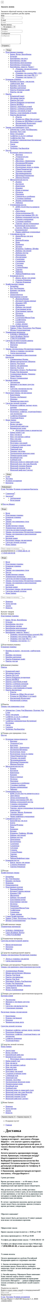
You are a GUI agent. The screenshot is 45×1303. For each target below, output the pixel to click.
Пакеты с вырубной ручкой (21, 106)
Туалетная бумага (17, 418)
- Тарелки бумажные (23, 282)
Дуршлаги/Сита (16, 743)
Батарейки (14, 286)
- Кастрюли (19, 184)
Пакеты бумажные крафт (20, 90)
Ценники (13, 399)
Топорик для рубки (17, 451)
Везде (8, 513)
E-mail (3, 20)
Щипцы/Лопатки (17, 764)
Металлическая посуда (19, 180)
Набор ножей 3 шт (17, 432)
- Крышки (19, 188)
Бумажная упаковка (13, 79)
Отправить (5, 46)
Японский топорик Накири (21, 466)
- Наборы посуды (21, 253)
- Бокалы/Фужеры (22, 240)
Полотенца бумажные (18, 409)
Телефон (4, 29)
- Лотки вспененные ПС (24, 213)
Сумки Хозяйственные (19, 326)
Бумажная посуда (17, 276)
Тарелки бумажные (17, 867)
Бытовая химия (12, 380)
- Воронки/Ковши (22, 299)
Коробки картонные (18, 88)
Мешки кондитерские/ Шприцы (22, 361)
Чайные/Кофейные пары (19, 858)
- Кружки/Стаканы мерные (25, 301)
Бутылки (13, 56)
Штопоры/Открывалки (19, 762)
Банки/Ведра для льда (18, 821)
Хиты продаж (11, 604)
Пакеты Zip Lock (16, 100)
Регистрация (15, 500)
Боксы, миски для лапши (20, 862)
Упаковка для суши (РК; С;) (21, 639)
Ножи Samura (11, 420)
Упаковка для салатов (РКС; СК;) (23, 637)
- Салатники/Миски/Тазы (25, 318)
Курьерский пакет (17, 96)
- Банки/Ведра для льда (24, 236)
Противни (14, 781)
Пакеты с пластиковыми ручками (23, 113)
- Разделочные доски (23, 165)
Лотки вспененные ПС (19, 798)
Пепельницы (15, 839)
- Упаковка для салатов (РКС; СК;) (28, 73)
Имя (2, 16)
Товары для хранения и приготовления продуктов (20, 967)
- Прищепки (19, 315)
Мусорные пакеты (17, 98)
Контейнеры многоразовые (21, 63)
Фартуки (13, 347)
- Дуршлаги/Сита (21, 157)
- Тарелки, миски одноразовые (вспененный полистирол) (27, 225)
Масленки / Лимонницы (19, 747)
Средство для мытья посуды (21, 389)
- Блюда (18, 238)
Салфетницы (15, 910)
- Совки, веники (21, 324)
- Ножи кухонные (22, 190)
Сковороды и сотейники (19, 783)
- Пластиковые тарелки (24, 311)
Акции (8, 606)
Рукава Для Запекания (19, 372)
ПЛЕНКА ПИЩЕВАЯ (19, 334)
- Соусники (19, 263)
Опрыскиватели (16, 295)
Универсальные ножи (18, 455)
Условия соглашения (14, 481)
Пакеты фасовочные (18, 115)
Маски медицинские (18, 343)
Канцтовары (15, 395)
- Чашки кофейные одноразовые (27, 232)
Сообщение (5, 33)
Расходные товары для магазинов (19, 393)
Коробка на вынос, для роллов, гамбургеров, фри (22, 82)
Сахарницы (14, 846)
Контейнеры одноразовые (20, 65)
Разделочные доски (17, 752)
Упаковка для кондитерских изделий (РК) (26, 634)
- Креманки (19, 244)
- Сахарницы (20, 261)
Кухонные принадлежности (21, 152)
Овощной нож (15, 441)
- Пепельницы (20, 255)
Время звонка (6, 25)
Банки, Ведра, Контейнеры (20, 54)
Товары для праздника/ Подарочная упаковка (23, 349)
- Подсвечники (21, 257)
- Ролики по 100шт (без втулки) (27, 119)
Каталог (7, 614)
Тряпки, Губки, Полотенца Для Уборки (25, 328)
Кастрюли (14, 770)
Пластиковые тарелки (18, 902)
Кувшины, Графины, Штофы (21, 833)
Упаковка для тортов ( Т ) (20, 641)
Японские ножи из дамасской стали (24, 462)
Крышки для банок (17, 290)
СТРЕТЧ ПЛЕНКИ (17, 338)
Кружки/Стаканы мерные (20, 891)
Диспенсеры (15, 382)
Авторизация (15, 498)
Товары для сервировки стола (17, 127)
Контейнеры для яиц (18, 61)
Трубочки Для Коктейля (19, 148)
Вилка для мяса (16, 424)
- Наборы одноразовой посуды (27, 217)
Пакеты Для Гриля (17, 363)
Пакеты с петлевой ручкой (20, 111)
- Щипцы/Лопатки (22, 178)
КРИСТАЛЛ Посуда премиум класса (24, 793)
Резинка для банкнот (18, 397)
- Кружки (18, 246)
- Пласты (18, 117)
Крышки (13, 775)
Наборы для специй (18, 835)
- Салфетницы (20, 320)
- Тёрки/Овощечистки (23, 169)
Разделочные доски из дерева (21, 754)
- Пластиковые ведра (23, 309)
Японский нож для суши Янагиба (23, 464)
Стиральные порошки (18, 391)
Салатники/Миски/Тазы (19, 908)
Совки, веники (16, 914)
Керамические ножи (18, 428)
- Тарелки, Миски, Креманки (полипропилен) (26, 229)
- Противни (19, 194)
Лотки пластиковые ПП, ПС (21, 800)
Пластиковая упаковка (14, 52)
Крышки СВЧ (15, 893)
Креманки (14, 829)
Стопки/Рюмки (16, 852)
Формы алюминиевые (19, 787)
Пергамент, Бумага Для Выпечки (23, 370)
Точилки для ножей (18, 758)
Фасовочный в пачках (18, 700)
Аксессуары (15, 422)
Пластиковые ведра (18, 900)
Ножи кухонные (16, 777)
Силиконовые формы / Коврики (22, 374)
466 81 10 (23, 551)
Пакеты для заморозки (19, 366)
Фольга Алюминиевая (19, 378)
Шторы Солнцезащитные (20, 330)
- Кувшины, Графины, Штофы (27, 249)
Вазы (12, 827)
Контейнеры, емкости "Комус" (22, 67)
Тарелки (13, 854)
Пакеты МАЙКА (17, 104)
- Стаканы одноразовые (24, 219)
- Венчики (19, 155)
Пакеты (9, 94)
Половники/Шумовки (18, 750)
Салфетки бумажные (18, 416)
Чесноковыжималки (18, 760)
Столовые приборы (18, 785)
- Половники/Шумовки (24, 163)
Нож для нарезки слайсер (20, 437)
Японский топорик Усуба (20, 468)
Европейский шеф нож (19, 426)
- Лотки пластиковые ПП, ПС (26, 215)
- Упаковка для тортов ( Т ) (25, 77)
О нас (8, 476)
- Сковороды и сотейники (25, 196)
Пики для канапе (17, 134)
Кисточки (14, 745)
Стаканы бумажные (18, 864)
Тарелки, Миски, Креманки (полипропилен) (21, 813)
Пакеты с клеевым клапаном (21, 109)
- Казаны (18, 182)
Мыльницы (14, 895)
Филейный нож (16, 458)
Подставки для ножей (18, 443)
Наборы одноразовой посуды (21, 802)
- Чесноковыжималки (23, 173)
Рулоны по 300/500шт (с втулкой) (23, 696)
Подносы (13, 779)
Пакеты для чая (16, 92)
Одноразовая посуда (18, 205)
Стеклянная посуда (17, 234)
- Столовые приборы (23, 198)
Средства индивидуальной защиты (19, 341)
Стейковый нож (16, 447)
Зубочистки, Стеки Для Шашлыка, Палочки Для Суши (24, 131)
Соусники (14, 848)
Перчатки (14, 345)
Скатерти (14, 146)
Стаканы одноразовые (19, 804)
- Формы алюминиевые (24, 201)
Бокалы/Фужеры (16, 825)
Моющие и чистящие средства (22, 384)
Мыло (12, 386)
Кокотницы (14, 773)
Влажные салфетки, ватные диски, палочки (23, 1030)
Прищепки (14, 906)
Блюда (12, 823)
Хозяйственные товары (15, 284)
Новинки (9, 601)
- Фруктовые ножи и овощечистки (28, 430)
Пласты (13, 692)
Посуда (8, 150)
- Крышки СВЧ (21, 303)
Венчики (13, 741)
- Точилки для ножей (23, 171)
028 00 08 (8, 553)
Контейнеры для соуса (19, 58)
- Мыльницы (20, 305)
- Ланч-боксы (20, 211)
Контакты (9, 483)
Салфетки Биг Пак (17, 138)
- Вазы (17, 242)
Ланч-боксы (15, 796)
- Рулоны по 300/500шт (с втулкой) (28, 121)
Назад (8, 50)
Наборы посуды (16, 837)
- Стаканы (19, 265)
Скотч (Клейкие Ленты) (19, 336)
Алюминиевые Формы (19, 359)
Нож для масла (16, 435)
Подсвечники (15, 842)
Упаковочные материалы (15, 332)
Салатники (14, 844)
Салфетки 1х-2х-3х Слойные (21, 136)
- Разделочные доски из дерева (27, 167)
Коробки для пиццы (18, 86)
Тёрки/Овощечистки (18, 756)
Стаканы (13, 850)
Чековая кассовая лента (19, 401)
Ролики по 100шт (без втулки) (22, 694)
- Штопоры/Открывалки (24, 175)
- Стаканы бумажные (23, 280)
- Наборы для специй (23, 251)
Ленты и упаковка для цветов (21, 351)
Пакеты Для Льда (17, 368)
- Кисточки (19, 159)
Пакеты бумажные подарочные (22, 102)
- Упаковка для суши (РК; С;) (26, 75)
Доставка (9, 479)
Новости (9, 608)
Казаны (13, 768)
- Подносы (19, 192)
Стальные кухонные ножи (20, 445)
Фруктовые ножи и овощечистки (23, 1059)
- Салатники (19, 259)
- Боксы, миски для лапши (25, 278)
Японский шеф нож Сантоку (21, 470)
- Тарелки (18, 269)
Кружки (13, 831)
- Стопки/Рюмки (21, 267)
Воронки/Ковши (16, 889)
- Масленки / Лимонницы (25, 161)
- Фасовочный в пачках (24, 125)
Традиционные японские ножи (22, 453)
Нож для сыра (15, 439)
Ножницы (14, 292)
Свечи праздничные (18, 353)
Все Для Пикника (17, 288)
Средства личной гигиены (16, 403)
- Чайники (19, 203)
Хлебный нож (15, 460)
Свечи (12, 144)
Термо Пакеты (15, 376)
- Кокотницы (20, 186)
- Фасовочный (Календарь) (25, 123)
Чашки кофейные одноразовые (22, 816)
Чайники (13, 789)
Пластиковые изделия (18, 297)
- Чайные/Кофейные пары (25, 274)
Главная (9, 1125)
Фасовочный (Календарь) (20, 698)
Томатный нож (16, 449)
